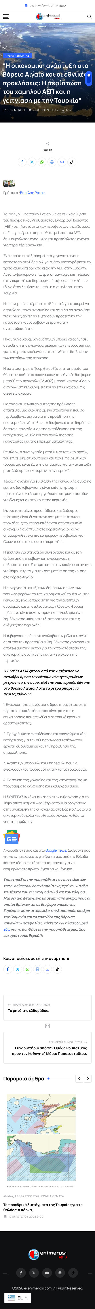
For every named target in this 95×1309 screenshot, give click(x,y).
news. (62, 850)
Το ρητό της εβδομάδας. (28, 1010)
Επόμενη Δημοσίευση (65, 1042)
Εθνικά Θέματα (52, 1196)
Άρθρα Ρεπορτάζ (27, 1196)
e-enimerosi (16, 110)
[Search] (89, 16)
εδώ (6, 929)
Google (51, 850)
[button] (79, 1079)
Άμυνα (8, 1196)
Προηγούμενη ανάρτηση (31, 1004)
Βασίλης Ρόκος (32, 192)
